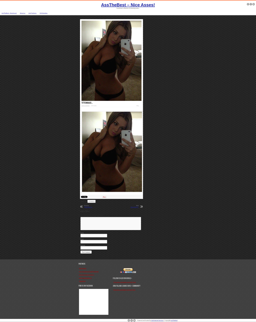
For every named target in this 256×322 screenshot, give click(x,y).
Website (82, 245)
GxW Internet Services (157, 320)
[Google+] (248, 4)
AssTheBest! (174, 320)
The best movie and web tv (86, 275)
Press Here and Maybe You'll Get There (124, 290)
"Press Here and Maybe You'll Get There (124, 282)
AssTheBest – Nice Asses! (128, 4)
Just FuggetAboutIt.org (85, 278)
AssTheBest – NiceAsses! (9, 13)
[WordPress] (253, 4)
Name (82, 233)
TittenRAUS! (91, 201)
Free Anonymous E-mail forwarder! (89, 271)
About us (22, 13)
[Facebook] (251, 4)
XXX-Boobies (44, 13)
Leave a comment (86, 105)
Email (82, 239)
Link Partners (32, 13)
